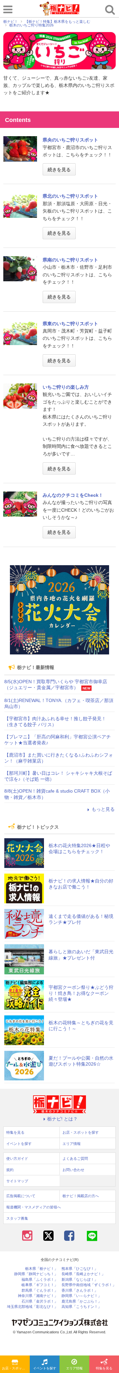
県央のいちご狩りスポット (70, 139)
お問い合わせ (73, 1170)
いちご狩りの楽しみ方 (66, 387)
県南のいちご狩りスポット (70, 259)
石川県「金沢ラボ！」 (39, 1301)
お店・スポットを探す (16, 1368)
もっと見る (103, 809)
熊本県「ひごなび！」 (79, 1269)
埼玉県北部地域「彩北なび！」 (32, 1307)
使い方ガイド (17, 1158)
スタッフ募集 (17, 1218)
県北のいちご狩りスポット (70, 196)
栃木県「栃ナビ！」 (41, 1269)
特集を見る (104, 1368)
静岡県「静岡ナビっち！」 (36, 1274)
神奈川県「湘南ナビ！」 (38, 1296)
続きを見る (59, 169)
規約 (10, 1170)
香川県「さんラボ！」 (79, 1290)
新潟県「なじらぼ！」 (79, 1279)
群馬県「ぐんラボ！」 (39, 1290)
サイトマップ (17, 1181)
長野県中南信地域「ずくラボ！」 (88, 1285)
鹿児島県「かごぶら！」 (81, 1301)
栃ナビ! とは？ (62, 1118)
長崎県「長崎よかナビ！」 (83, 1274)
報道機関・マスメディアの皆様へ (33, 1207)
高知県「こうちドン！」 (81, 1307)
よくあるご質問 (75, 1158)
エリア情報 (74, 1368)
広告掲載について (20, 1196)
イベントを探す (44, 1368)
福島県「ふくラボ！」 (39, 1279)
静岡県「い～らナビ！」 (81, 1296)
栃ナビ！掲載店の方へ (80, 1196)
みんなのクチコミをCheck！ (73, 495)
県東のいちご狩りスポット (70, 323)
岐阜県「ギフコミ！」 (39, 1285)
